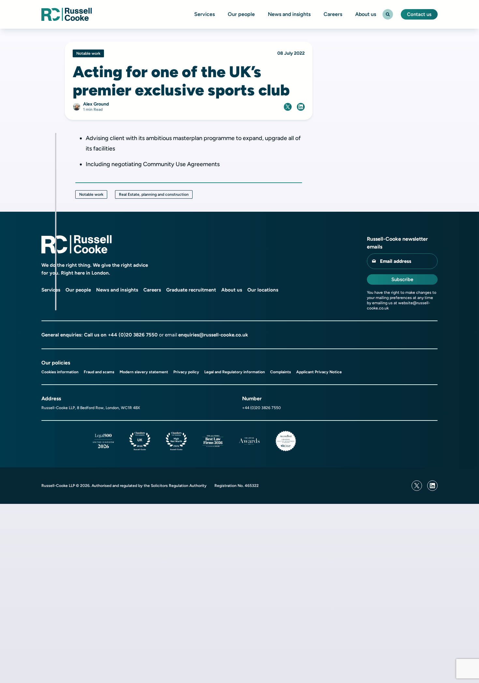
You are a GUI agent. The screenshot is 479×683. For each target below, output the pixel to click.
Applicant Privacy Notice (319, 372)
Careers (333, 14)
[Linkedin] (432, 485)
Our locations (262, 289)
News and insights (289, 14)
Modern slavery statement (144, 372)
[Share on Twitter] (288, 107)
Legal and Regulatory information (234, 372)
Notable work (91, 194)
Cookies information (60, 372)
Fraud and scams (99, 372)
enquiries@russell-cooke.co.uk (213, 335)
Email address (395, 261)
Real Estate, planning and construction (154, 194)
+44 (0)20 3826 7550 (133, 335)
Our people (241, 14)
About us (365, 14)
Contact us (419, 14)
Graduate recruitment (191, 289)
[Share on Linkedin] (301, 107)
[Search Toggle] (388, 14)
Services (204, 14)
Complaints (280, 372)
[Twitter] (417, 485)
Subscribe (402, 279)
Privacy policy (186, 372)
